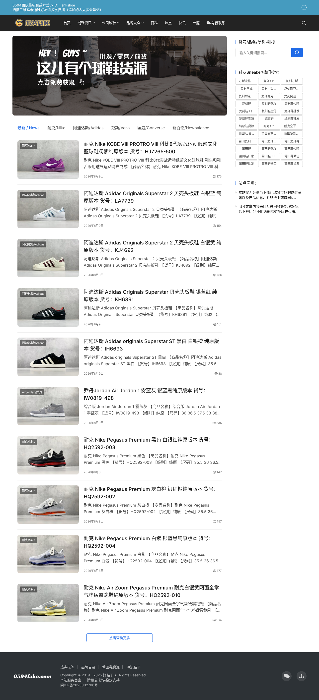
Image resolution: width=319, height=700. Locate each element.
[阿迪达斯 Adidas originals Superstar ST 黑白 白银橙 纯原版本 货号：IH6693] (48, 357)
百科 (154, 23)
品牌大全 (133, 23)
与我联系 (218, 23)
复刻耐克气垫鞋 (293, 88)
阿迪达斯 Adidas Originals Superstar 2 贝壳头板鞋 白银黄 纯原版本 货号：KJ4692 (152, 246)
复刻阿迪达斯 (293, 96)
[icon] (287, 676)
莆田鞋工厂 (269, 156)
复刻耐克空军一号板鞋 (270, 96)
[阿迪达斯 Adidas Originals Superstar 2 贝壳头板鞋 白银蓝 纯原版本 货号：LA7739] (48, 209)
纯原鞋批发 (291, 118)
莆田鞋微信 (291, 156)
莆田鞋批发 (246, 164)
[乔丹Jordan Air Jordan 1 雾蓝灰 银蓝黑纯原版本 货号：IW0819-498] (48, 406)
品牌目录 (88, 667)
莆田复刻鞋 (291, 141)
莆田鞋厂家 (246, 156)
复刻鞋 (246, 103)
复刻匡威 (246, 88)
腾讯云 (92, 680)
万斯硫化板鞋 (248, 81)
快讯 (182, 23)
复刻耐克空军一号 (248, 96)
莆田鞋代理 (291, 148)
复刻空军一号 (270, 88)
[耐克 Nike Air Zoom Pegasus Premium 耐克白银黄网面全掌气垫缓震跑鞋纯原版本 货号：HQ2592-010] (48, 603)
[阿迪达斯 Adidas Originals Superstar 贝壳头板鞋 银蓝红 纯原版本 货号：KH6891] (48, 307)
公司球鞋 (109, 23)
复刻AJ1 (269, 81)
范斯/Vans (120, 127)
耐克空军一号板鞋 (293, 126)
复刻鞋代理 (291, 103)
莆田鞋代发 (269, 148)
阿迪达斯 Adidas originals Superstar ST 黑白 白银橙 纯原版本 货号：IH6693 (151, 344)
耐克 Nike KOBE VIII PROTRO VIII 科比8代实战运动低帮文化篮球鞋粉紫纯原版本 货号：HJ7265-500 (151, 147)
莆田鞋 (246, 148)
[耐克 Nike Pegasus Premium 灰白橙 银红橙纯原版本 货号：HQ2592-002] (48, 504)
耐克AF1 (269, 126)
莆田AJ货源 (246, 133)
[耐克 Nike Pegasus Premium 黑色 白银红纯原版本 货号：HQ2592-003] (48, 455)
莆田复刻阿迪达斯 (270, 141)
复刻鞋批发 (291, 111)
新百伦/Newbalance (190, 127)
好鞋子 (108, 675)
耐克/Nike (56, 127)
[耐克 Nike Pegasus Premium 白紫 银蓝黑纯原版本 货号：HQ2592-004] (48, 554)
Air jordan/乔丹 (32, 392)
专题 (196, 23)
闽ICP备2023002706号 (79, 685)
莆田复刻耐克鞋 (248, 141)
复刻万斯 (292, 81)
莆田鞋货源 (291, 164)
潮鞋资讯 (84, 23)
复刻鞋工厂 (246, 111)
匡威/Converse (151, 127)
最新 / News (28, 127)
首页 (67, 23)
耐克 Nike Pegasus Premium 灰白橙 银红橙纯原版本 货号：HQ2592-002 (151, 492)
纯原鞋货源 (246, 126)
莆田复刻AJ (269, 133)
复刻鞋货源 (246, 118)
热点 (168, 23)
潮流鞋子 (134, 667)
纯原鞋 (269, 118)
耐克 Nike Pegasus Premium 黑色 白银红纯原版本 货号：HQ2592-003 (149, 443)
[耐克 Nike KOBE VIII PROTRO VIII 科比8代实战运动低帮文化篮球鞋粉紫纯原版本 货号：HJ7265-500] (48, 159)
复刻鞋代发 (269, 103)
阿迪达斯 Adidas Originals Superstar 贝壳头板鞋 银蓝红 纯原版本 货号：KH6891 (150, 295)
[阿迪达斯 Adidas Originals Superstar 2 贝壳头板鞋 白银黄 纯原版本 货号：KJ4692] (48, 258)
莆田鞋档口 (269, 164)
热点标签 (67, 667)
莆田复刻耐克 (293, 133)
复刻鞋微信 (269, 111)
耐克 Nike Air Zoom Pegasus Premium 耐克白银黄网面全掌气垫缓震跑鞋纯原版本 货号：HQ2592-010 (151, 591)
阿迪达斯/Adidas (88, 127)
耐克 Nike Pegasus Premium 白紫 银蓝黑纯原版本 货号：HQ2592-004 (149, 542)
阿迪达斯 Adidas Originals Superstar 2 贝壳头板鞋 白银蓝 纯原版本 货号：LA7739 (152, 197)
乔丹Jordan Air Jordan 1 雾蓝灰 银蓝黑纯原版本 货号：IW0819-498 (146, 394)
